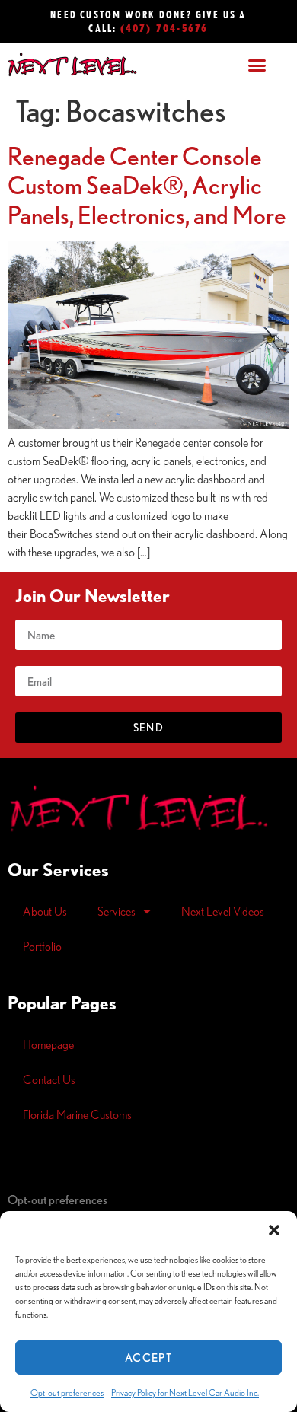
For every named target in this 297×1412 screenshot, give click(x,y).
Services (116, 911)
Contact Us (49, 1079)
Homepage (48, 1044)
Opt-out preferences (67, 1393)
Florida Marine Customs (77, 1114)
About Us (45, 911)
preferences (57, 1199)
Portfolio (42, 946)
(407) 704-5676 (164, 27)
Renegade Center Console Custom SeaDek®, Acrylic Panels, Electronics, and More (147, 185)
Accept (148, 1357)
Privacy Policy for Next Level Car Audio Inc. (185, 1393)
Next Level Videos (222, 911)
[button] (274, 1230)
